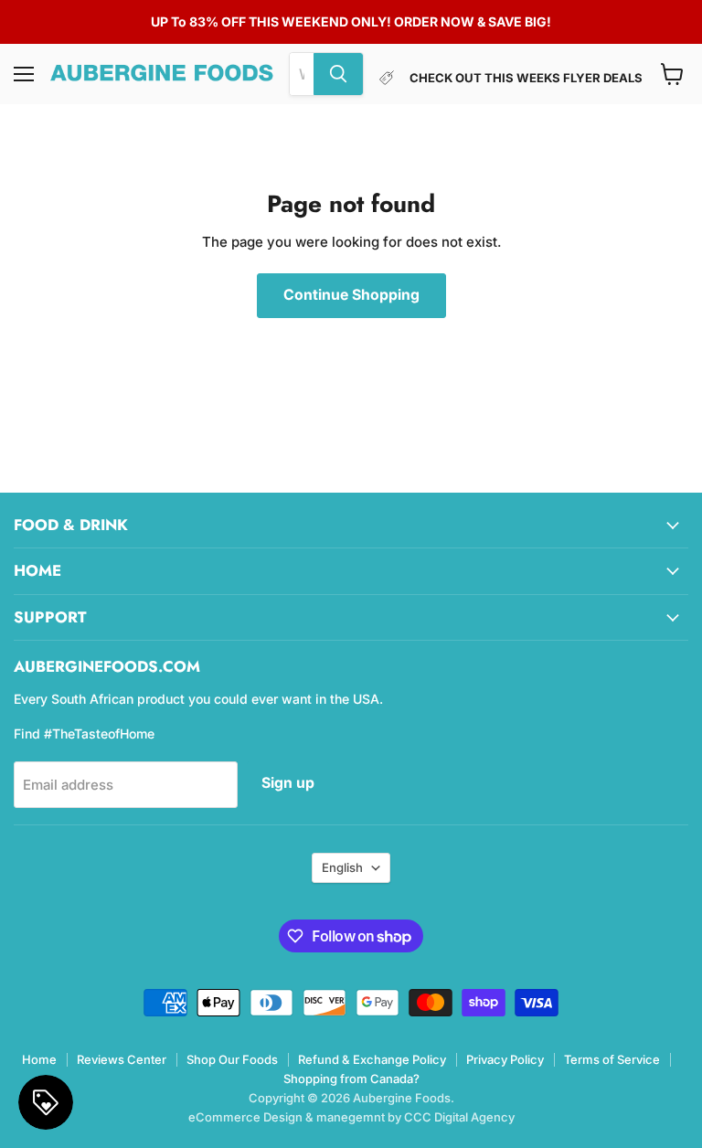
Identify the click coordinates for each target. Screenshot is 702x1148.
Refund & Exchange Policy (372, 1059)
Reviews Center (121, 1059)
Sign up (287, 783)
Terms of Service (612, 1059)
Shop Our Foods (232, 1059)
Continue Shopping (351, 294)
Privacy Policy (505, 1059)
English (342, 867)
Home (39, 1059)
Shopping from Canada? (351, 1078)
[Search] (338, 74)
